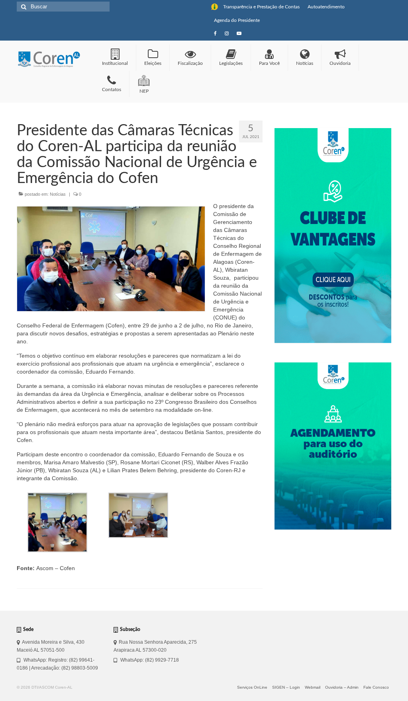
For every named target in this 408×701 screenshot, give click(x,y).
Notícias (58, 194)
